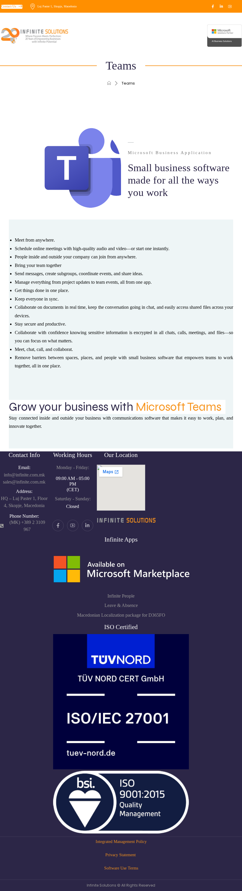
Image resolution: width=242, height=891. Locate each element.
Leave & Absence (121, 605)
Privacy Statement (121, 855)
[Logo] (27, 36)
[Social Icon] (212, 6)
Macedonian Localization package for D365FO (121, 615)
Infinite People (121, 595)
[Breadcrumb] (109, 83)
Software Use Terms (121, 868)
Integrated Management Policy (121, 841)
